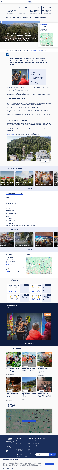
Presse (36, 442)
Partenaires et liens (38, 443)
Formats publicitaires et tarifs (21, 448)
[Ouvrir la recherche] (2, 1)
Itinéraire (9, 275)
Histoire (36, 440)
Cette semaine (17, 310)
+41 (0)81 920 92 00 (44, 32)
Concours (18, 440)
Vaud (29, 441)
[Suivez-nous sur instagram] (19, 457)
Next (48, 162)
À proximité (45, 50)
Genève (29, 444)
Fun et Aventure (13, 17)
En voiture (11, 271)
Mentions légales (19, 443)
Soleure (29, 452)
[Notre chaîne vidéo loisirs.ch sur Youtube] (22, 457)
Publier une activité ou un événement (19, 450)
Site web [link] (8, 262)
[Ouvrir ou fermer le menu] (55, 1)
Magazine (37, 445)
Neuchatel (30, 447)
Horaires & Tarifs (16, 50)
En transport (20, 271)
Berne (29, 450)
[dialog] (29, 464)
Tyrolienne (19, 17)
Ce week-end (10, 310)
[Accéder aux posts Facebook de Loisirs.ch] (17, 457)
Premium (47, 314)
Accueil (7, 17)
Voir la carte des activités (29, 420)
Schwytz (29, 453)
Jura (29, 449)
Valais (29, 443)
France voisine (30, 455)
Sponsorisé (43, 70)
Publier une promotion (20, 452)
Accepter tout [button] (49, 463)
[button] (23, 468)
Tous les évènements (29, 343)
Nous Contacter (19, 442)
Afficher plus (29, 188)
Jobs (36, 446)
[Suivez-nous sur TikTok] (24, 457)
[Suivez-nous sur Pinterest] (26, 457)
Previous (42, 162)
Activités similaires (36, 50)
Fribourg (29, 446)
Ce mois (23, 310)
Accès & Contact (26, 50)
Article (9, 50)
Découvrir (34, 82)
